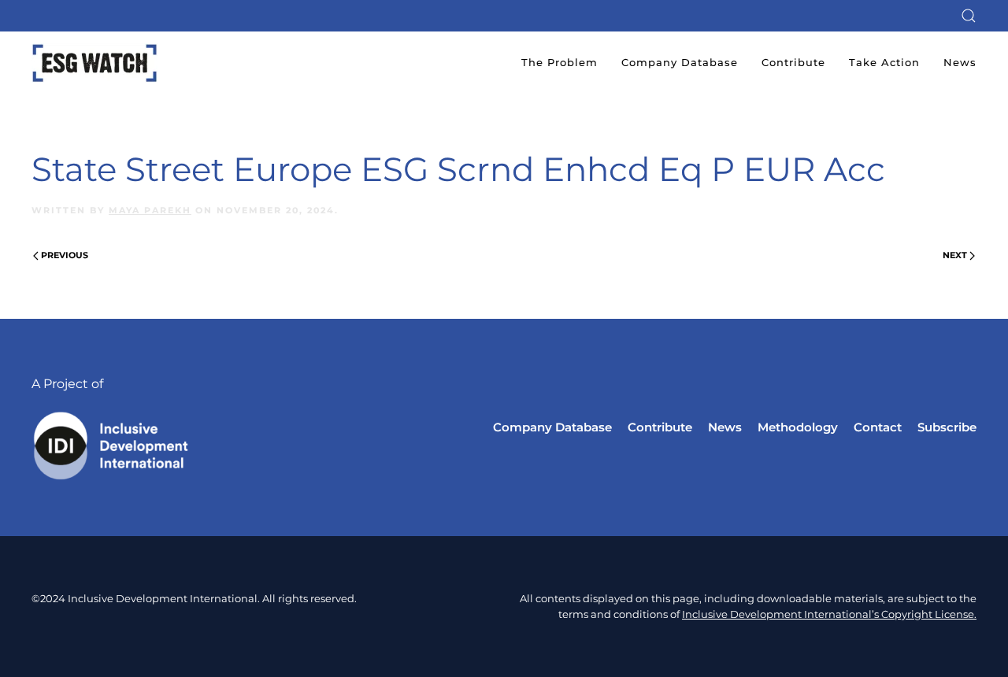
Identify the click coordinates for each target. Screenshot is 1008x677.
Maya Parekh (150, 210)
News (959, 62)
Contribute (793, 62)
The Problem (559, 62)
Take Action (884, 62)
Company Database (679, 62)
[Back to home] (95, 62)
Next (955, 255)
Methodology (798, 427)
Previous (64, 255)
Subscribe (946, 427)
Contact (878, 427)
